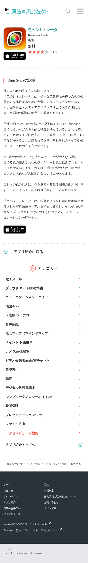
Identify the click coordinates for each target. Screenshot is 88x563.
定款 (46, 484)
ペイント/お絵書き (19, 342)
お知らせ (8, 490)
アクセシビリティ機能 (22, 433)
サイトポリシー (52, 508)
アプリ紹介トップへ (20, 444)
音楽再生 (12, 369)
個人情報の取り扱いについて (60, 496)
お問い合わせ (51, 502)
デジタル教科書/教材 (21, 387)
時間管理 (12, 405)
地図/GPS (12, 306)
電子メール (14, 279)
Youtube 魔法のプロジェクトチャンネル (25, 524)
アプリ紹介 (9, 502)
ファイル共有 (15, 424)
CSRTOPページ (11, 514)
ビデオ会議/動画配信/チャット (28, 360)
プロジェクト (10, 496)
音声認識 (12, 324)
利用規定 (49, 490)
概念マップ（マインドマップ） (28, 333)
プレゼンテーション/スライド (27, 415)
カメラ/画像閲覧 (17, 351)
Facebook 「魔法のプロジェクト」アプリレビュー (30, 530)
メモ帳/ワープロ (17, 315)
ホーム (7, 484)
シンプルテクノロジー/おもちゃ (29, 397)
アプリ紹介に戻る (28, 252)
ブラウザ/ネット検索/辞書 (24, 288)
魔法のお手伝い (12, 508)
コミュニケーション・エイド (27, 297)
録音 (9, 378)
